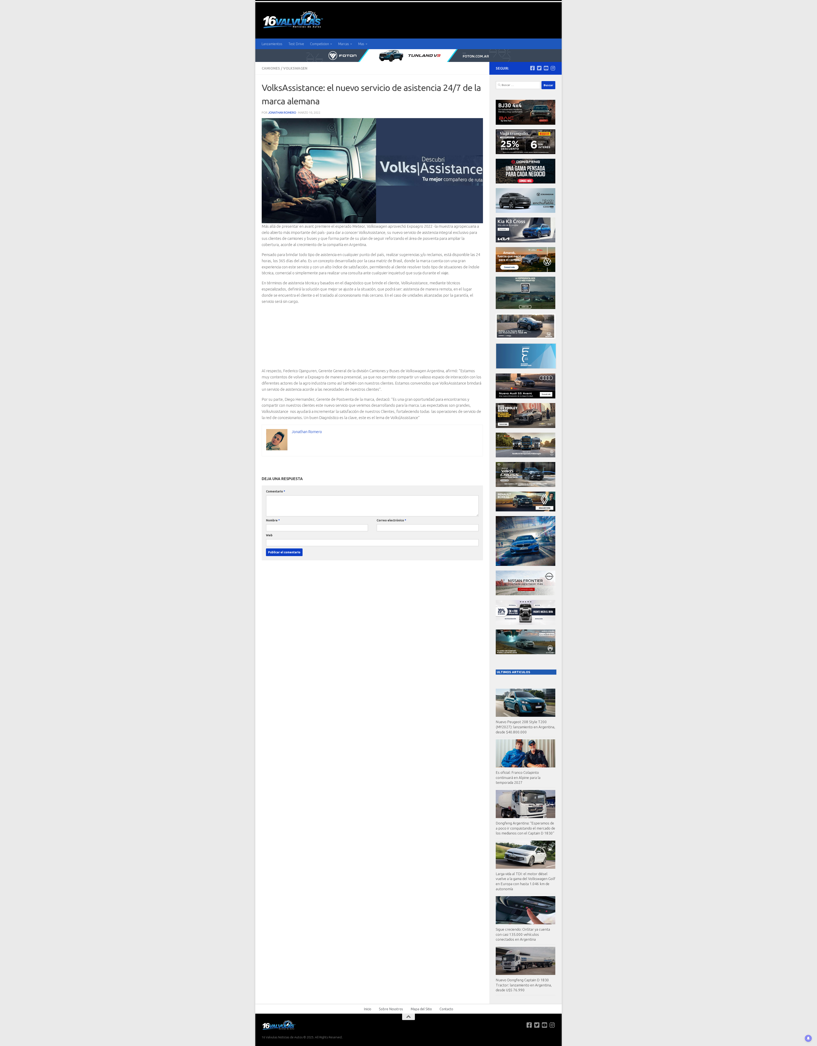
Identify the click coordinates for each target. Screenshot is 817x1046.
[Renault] (525, 510)
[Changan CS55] (525, 211)
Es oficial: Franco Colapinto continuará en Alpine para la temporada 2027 (518, 777)
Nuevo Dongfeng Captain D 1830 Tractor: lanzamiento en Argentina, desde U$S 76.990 (524, 985)
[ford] (525, 308)
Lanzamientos (271, 44)
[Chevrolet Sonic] (525, 427)
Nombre (273, 520)
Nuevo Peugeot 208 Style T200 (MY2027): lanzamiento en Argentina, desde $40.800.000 (525, 727)
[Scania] (526, 367)
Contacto (446, 1009)
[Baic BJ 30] (525, 123)
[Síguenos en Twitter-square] (539, 68)
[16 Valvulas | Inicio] (294, 20)
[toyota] (525, 486)
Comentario (275, 491)
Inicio (367, 1009)
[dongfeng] (525, 182)
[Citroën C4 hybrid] (525, 653)
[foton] (408, 55)
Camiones (271, 68)
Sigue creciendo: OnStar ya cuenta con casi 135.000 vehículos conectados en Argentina (523, 934)
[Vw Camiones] (525, 456)
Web (269, 535)
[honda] (525, 337)
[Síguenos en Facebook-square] (532, 68)
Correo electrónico (391, 520)
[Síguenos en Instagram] (552, 68)
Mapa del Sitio (421, 1009)
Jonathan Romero (282, 112)
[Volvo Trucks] (525, 623)
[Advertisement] (372, 338)
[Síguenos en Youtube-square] (545, 68)
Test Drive (296, 44)
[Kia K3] (525, 241)
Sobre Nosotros (391, 1009)
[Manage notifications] (808, 1038)
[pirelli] (525, 153)
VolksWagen (295, 68)
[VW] (525, 271)
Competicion (319, 44)
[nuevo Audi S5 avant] (525, 397)
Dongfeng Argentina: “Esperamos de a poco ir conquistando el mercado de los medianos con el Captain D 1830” (525, 828)
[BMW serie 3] (525, 565)
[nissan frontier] (525, 594)
